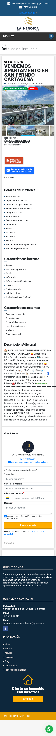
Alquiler (8, 653)
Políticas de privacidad (15, 670)
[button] (51, 88)
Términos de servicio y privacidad (16, 716)
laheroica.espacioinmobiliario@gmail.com (29, 462)
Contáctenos (11, 665)
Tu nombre (9, 474)
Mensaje (8, 503)
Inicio (4, 45)
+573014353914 (30, 7)
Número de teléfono (14, 493)
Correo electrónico (13, 484)
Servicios (9, 657)
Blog (7, 661)
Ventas (8, 648)
